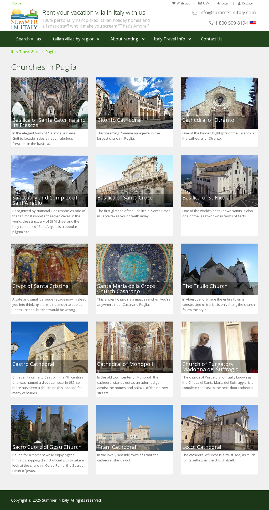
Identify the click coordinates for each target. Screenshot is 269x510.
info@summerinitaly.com (227, 12)
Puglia (50, 51)
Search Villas (28, 39)
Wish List (183, 3)
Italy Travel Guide (25, 51)
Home (17, 3)
